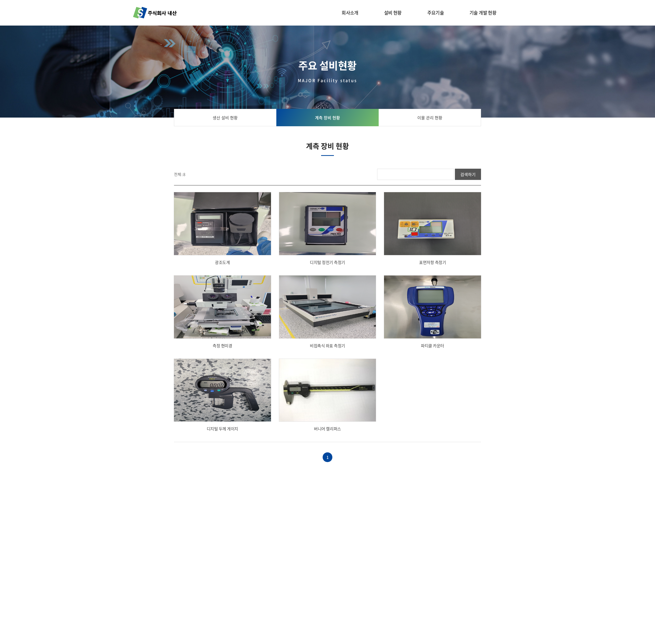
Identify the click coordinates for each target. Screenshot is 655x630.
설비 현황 (393, 12)
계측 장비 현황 (327, 117)
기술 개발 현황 (483, 12)
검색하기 (468, 174)
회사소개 (350, 12)
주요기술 (435, 12)
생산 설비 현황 (225, 117)
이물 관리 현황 (429, 117)
